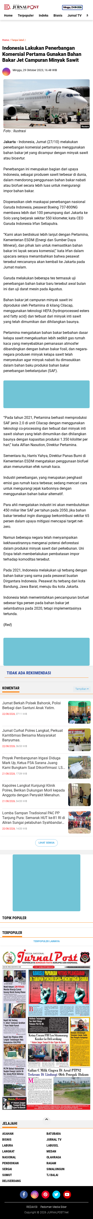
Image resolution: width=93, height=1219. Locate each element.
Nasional (9, 1157)
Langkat (8, 1151)
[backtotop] (46, 1121)
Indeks (43, 15)
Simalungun (55, 1169)
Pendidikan (10, 1163)
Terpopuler (26, 15)
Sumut (7, 1175)
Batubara (53, 1133)
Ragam (51, 1163)
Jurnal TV (74, 15)
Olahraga (53, 1157)
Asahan (8, 1133)
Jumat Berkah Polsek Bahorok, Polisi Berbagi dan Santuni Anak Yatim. (31, 705)
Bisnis (57, 15)
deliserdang (11, 1181)
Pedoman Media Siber (53, 1207)
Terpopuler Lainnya (46, 941)
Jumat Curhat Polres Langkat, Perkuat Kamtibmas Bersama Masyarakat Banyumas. (32, 735)
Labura (7, 1145)
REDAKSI (31, 1207)
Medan (51, 1151)
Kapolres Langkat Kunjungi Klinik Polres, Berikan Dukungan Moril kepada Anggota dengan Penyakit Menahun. (33, 790)
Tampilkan (81, 689)
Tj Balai (52, 1175)
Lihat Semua (46, 842)
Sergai (7, 1169)
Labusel (52, 1145)
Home (8, 15)
